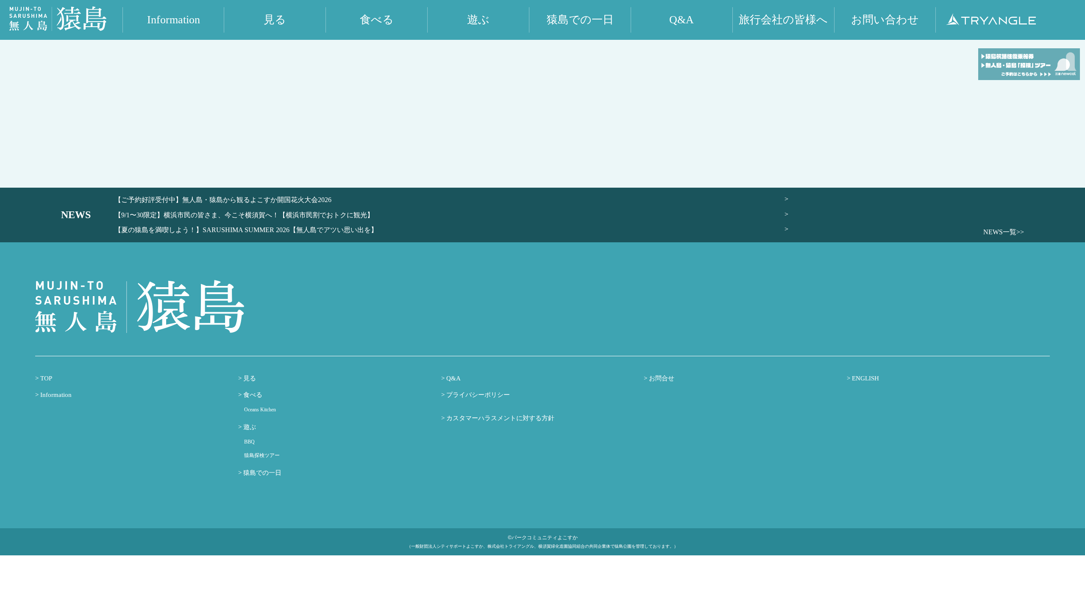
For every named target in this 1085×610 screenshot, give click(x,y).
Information (55, 394)
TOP (45, 378)
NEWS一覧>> (1003, 232)
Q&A (453, 378)
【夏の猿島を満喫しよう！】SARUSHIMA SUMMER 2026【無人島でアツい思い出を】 (246, 229)
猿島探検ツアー (262, 455)
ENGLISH (864, 378)
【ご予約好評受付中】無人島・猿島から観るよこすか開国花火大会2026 (222, 199)
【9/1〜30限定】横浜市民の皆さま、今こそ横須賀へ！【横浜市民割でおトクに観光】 (244, 215)
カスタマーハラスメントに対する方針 (499, 418)
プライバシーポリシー (477, 394)
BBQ (249, 441)
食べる (252, 394)
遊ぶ (249, 427)
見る (249, 378)
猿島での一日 (261, 472)
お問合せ (660, 378)
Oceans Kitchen (260, 409)
